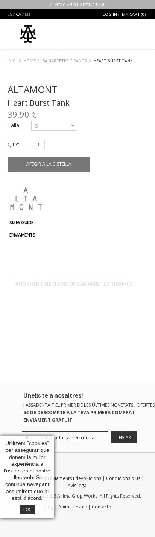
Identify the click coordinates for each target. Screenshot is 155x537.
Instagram (92, 519)
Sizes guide (21, 222)
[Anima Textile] (28, 31)
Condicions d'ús (123, 478)
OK (27, 510)
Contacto (101, 507)
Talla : (15, 125)
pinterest (107, 519)
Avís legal (78, 485)
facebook (50, 519)
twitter (64, 519)
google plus (78, 519)
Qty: (13, 144)
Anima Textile (72, 507)
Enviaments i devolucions (74, 478)
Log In (110, 14)
